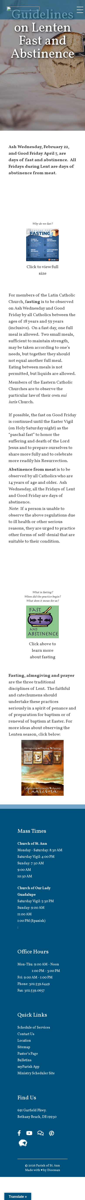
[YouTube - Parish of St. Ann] (29, 1134)
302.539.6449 (39, 984)
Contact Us (25, 1034)
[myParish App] (51, 1134)
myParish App (28, 1067)
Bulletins (24, 1060)
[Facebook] (19, 1134)
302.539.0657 (34, 990)
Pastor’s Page (27, 1053)
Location (24, 1040)
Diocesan (53, 1170)
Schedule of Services (33, 1027)
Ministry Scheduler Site (36, 1073)
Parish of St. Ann (48, 1166)
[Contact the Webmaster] (40, 1134)
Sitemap (23, 1047)
